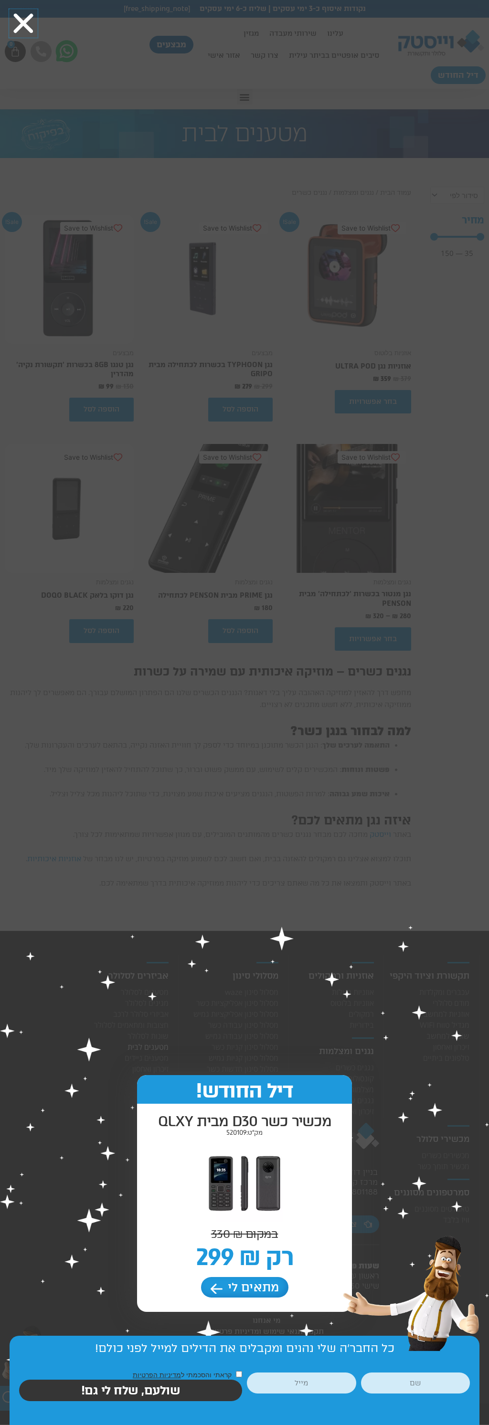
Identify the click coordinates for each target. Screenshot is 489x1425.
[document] (244, 712)
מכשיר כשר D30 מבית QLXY (244, 1121)
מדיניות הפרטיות (157, 1375)
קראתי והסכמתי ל (183, 1375)
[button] (23, 23)
